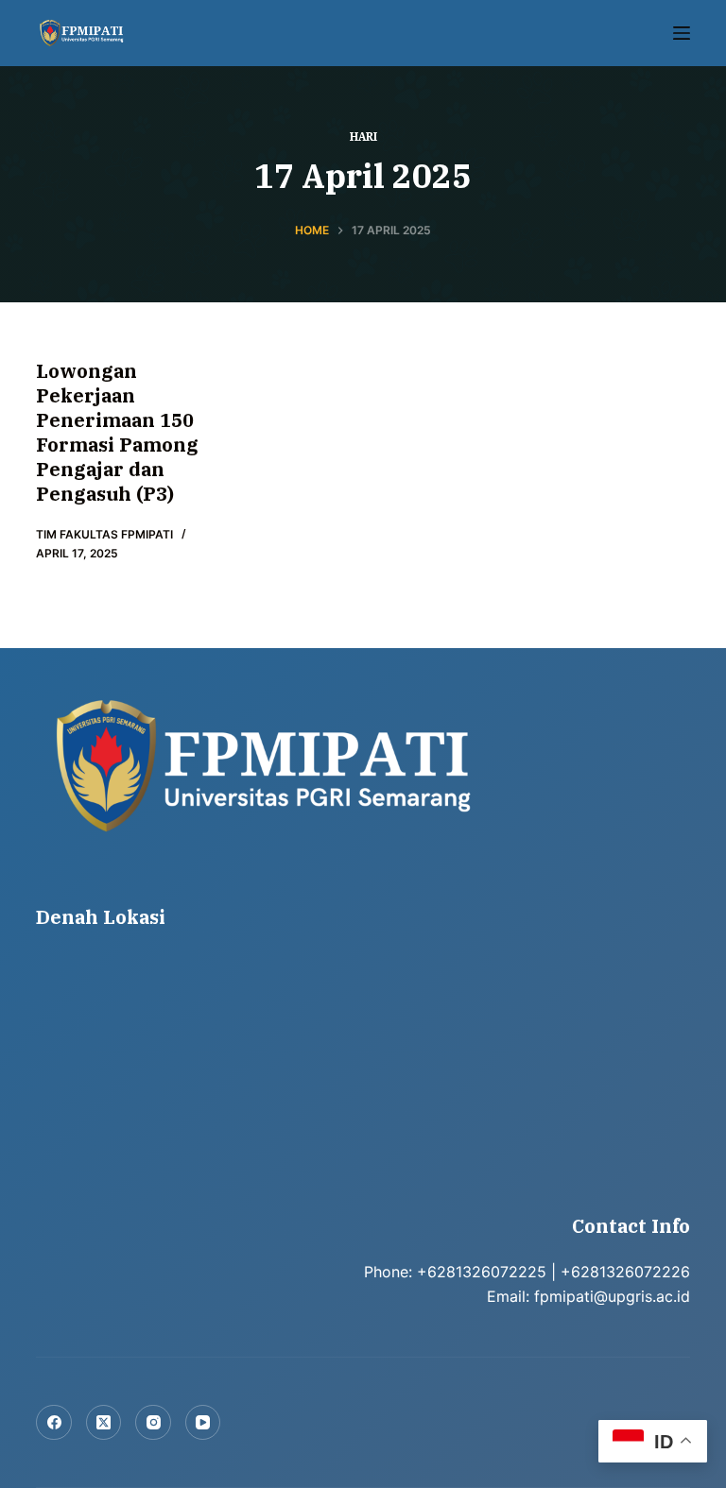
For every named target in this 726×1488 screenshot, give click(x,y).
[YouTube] (203, 1423)
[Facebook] (54, 1423)
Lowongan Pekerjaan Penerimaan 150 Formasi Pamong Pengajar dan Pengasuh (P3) (117, 432)
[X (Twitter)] (104, 1423)
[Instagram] (153, 1423)
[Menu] (681, 33)
